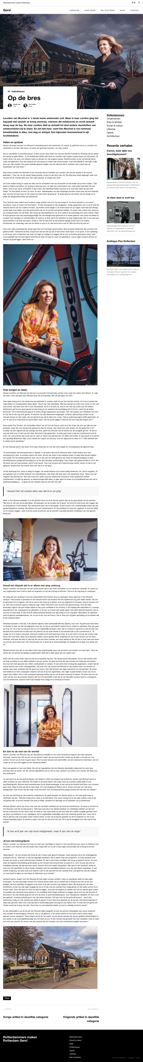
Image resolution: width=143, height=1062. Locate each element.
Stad (71, 1044)
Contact (134, 10)
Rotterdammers (18, 91)
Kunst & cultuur (115, 126)
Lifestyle (111, 129)
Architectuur (113, 136)
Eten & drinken (114, 122)
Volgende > (93, 1009)
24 (9, 91)
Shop (122, 10)
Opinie (110, 133)
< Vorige (7, 1009)
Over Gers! (90, 10)
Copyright (131, 1058)
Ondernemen (113, 119)
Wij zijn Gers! (108, 10)
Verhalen (74, 10)
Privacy (138, 1058)
